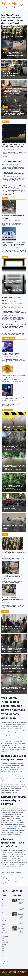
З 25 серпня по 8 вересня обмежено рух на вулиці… (13, 427)
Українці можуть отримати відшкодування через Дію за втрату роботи (13, 173)
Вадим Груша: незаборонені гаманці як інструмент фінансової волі (14, 397)
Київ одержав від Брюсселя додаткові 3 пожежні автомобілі (14, 507)
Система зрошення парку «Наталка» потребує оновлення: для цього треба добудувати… (14, 466)
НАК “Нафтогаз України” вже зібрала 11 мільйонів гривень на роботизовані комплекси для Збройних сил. (14, 326)
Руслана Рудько (8, 30)
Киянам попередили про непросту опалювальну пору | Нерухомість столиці (13, 527)
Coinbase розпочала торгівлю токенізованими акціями (11, 353)
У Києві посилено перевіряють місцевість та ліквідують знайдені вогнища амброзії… (13, 487)
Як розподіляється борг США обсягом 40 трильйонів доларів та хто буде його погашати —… (14, 53)
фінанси (23, 810)
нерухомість (12, 828)
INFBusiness (6, 974)
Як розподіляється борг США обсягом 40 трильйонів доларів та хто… (13, 575)
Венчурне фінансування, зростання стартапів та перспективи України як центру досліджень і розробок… (13, 648)
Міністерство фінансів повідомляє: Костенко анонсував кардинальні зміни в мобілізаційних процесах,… (14, 552)
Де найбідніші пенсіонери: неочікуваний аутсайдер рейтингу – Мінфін (12, 73)
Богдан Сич (8, 284)
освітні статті (5, 854)
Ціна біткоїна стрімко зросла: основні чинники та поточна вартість (13, 146)
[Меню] (25, 4)
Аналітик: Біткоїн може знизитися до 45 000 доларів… (13, 376)
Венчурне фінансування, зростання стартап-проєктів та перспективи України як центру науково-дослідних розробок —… (13, 667)
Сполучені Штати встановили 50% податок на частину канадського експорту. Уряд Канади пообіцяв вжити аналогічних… (13, 92)
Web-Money (12, 3)
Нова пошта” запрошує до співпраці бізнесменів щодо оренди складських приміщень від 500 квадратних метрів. (13, 112)
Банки (5, 49)
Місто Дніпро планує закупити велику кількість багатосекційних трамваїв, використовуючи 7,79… (13, 244)
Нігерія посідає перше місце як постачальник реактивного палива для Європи (14, 299)
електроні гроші (6, 771)
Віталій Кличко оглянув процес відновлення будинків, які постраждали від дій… (12, 446)
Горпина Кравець (8, 429)
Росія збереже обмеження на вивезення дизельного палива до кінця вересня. (14, 312)
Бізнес (5, 107)
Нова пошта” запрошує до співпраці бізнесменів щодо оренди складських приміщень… (13, 217)
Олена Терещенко (8, 149)
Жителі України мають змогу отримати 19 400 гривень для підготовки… (14, 160)
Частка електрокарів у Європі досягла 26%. (12, 281)
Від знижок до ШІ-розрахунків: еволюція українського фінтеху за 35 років (13, 688)
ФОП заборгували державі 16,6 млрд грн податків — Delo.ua (13, 186)
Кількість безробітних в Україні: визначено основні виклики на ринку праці (13, 628)
